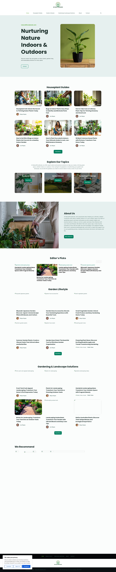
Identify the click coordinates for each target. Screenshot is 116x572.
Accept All (26, 566)
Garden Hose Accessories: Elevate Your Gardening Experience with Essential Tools (68, 270)
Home (27, 13)
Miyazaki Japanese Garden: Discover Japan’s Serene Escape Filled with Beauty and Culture (47, 270)
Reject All (18, 566)
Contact (88, 13)
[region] (17, 562)
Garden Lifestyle (50, 13)
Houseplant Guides (37, 13)
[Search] (100, 13)
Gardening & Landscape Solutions (66, 13)
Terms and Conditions (59, 556)
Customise (8, 566)
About (80, 13)
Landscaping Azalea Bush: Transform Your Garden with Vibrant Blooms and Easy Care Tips (25, 270)
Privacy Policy (49, 556)
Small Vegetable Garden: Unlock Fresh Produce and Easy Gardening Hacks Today (91, 278)
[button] (100, 262)
